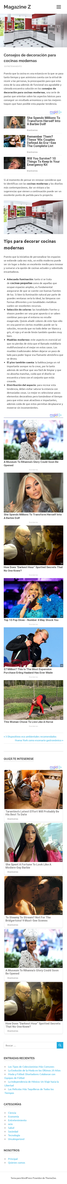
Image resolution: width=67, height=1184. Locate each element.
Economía (13, 1116)
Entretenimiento (13, 66)
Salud (11, 1127)
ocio (10, 1123)
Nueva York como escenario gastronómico (38, 740)
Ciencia (12, 1112)
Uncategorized (16, 1138)
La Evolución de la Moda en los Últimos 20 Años (34, 1070)
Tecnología (14, 1135)
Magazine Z (17, 7)
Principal (13, 1158)
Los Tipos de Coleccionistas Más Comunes (31, 1066)
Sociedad (13, 1131)
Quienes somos (16, 1162)
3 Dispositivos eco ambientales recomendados (30, 736)
